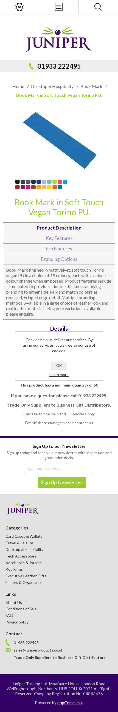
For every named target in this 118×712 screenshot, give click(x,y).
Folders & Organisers (23, 582)
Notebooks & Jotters (23, 562)
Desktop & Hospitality (24, 549)
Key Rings (14, 569)
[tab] (59, 227)
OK (59, 365)
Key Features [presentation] (59, 238)
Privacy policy (17, 622)
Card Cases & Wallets (24, 536)
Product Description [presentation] (59, 228)
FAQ (9, 615)
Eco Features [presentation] (59, 249)
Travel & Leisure (19, 542)
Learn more (59, 374)
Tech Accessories (20, 556)
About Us (13, 602)
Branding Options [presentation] (59, 259)
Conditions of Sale (21, 608)
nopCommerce (70, 702)
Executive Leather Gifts (25, 575)
